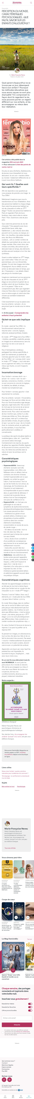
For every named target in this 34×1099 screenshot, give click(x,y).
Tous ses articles (10, 848)
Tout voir (29, 939)
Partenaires (5, 1069)
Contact (5, 1063)
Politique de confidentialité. (23, 1031)
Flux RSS (4, 1071)
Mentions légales (7, 1065)
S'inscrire (17, 1025)
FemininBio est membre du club (10, 1090)
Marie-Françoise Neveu (18, 75)
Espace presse (6, 1067)
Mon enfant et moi (8, 786)
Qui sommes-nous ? (8, 1061)
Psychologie (21, 786)
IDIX (10, 1086)
